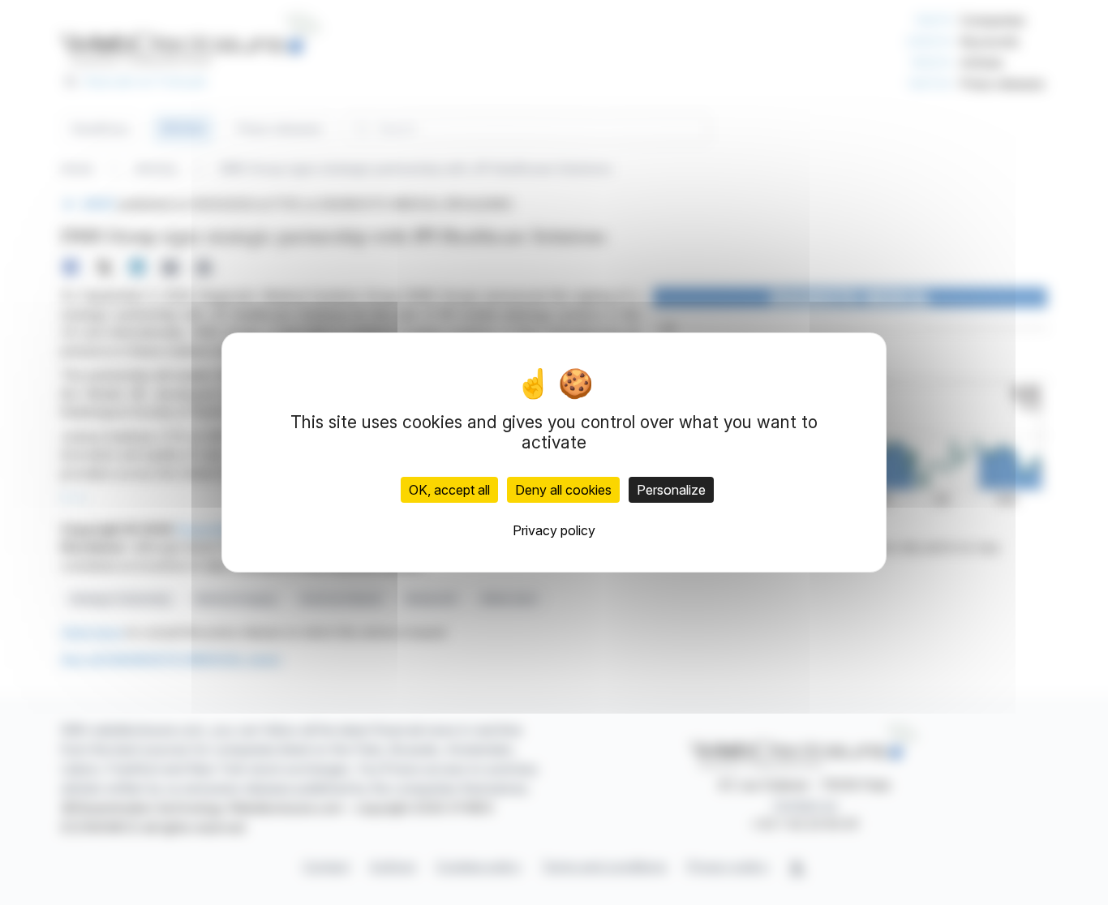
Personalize (671, 490)
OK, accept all (449, 490)
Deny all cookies (563, 490)
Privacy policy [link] (554, 530)
